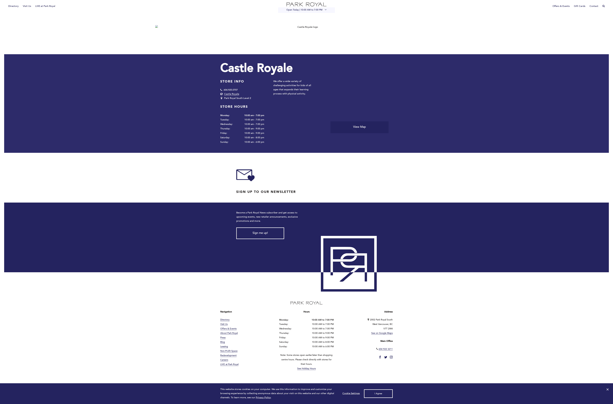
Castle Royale (231, 94)
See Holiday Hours (306, 369)
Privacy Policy (263, 398)
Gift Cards (579, 6)
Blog (222, 342)
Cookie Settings (351, 393)
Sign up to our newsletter (266, 192)
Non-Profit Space (229, 351)
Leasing (224, 347)
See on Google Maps (382, 333)
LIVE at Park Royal (45, 6)
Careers (224, 360)
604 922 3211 (386, 349)
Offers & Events (561, 6)
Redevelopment (228, 356)
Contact (594, 6)
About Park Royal (229, 333)
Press (223, 338)
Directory (13, 6)
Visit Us (27, 6)
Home (306, 4)
